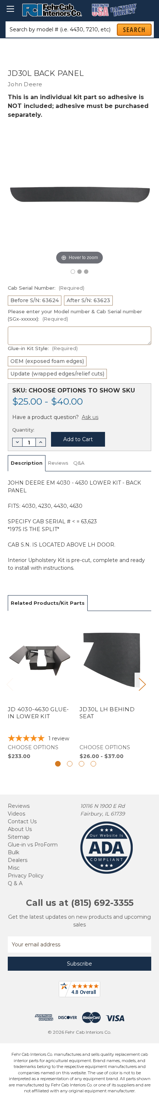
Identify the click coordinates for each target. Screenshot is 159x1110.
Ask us (90, 417)
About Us (20, 829)
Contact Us (22, 821)
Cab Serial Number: (46, 288)
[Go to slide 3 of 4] (81, 764)
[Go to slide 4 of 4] (93, 764)
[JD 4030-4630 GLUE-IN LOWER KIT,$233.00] (40, 689)
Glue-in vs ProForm (33, 844)
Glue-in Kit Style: (43, 348)
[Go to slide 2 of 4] (69, 764)
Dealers (17, 860)
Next (142, 684)
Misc (14, 868)
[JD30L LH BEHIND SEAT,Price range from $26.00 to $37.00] (111, 689)
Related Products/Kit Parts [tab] (48, 603)
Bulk (13, 852)
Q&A (78, 463)
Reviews (58, 463)
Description (27, 463)
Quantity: (23, 430)
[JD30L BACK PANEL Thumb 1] (79, 271)
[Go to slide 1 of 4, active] (58, 764)
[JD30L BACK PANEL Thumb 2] (86, 271)
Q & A (15, 883)
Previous (9, 684)
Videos (16, 813)
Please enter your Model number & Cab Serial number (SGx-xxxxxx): (75, 315)
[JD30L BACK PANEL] (73, 271)
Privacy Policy (26, 875)
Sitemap (19, 837)
